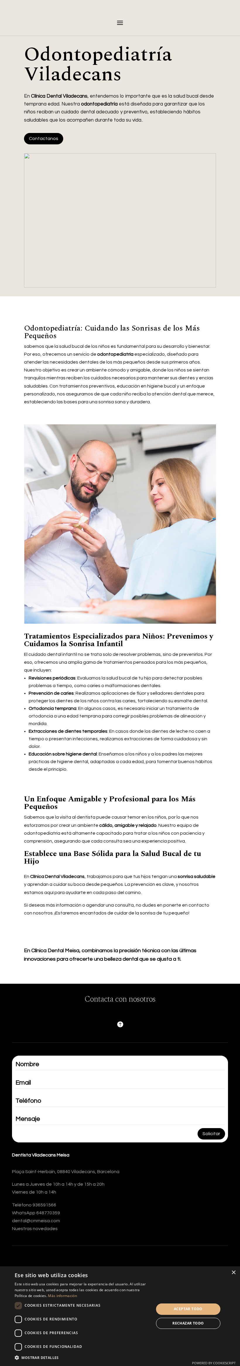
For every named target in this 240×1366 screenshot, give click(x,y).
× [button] (233, 1272)
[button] (82, 1358)
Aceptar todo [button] (188, 1308)
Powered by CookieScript (214, 1363)
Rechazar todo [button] (188, 1323)
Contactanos (43, 138)
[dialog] (120, 1316)
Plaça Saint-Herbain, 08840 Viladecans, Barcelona (65, 1171)
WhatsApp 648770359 (36, 1213)
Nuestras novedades (35, 1228)
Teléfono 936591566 (34, 1205)
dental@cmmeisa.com (36, 1220)
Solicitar (211, 1133)
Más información (62, 1295)
